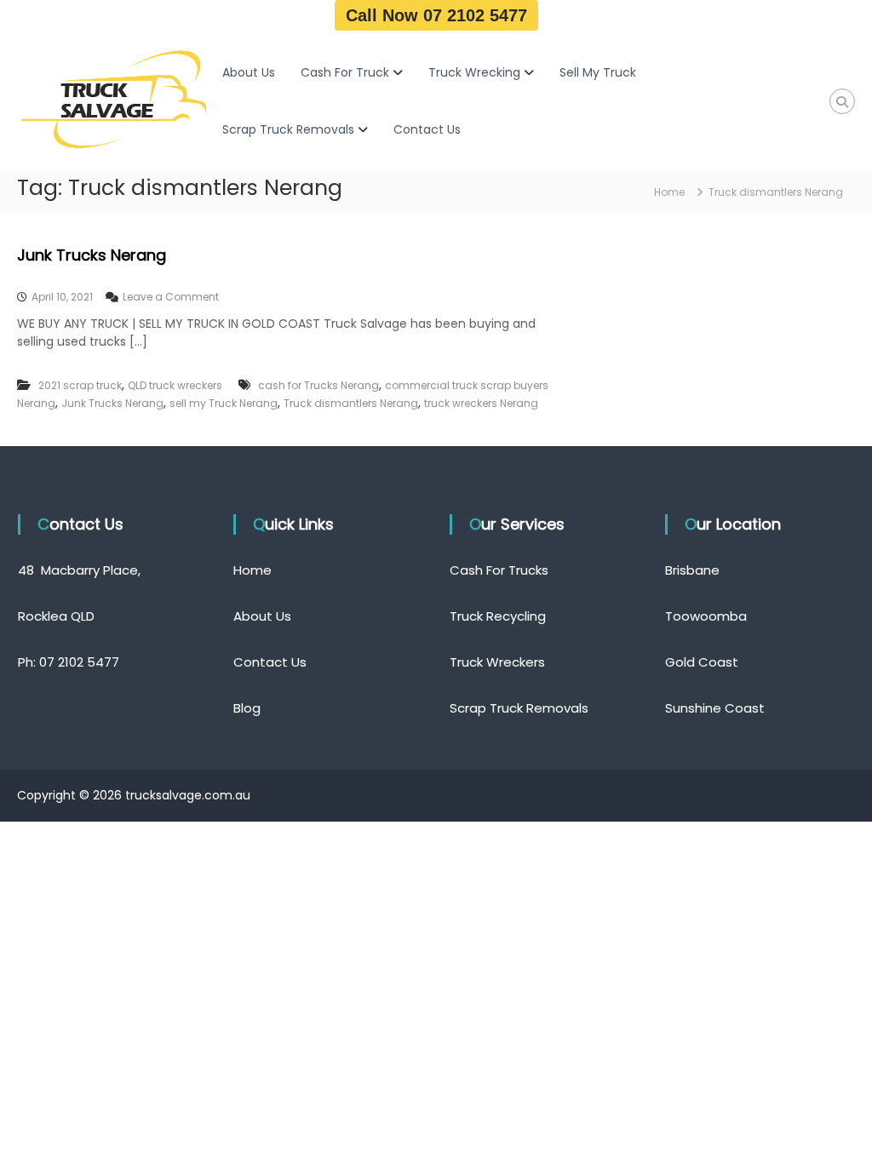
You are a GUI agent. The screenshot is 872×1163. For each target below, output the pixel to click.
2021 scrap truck (80, 385)
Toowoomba (706, 616)
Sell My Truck (597, 72)
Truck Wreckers (497, 662)
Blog (247, 708)
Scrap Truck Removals (288, 129)
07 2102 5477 (79, 662)
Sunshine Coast (715, 708)
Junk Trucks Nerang (91, 255)
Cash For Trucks (499, 570)
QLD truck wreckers (175, 385)
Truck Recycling (498, 616)
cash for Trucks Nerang (318, 385)
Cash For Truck (345, 72)
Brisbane (692, 570)
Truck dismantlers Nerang (351, 403)
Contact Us (427, 129)
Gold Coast (701, 662)
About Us (248, 72)
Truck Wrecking (474, 72)
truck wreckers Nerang (481, 403)
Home (252, 570)
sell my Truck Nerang (223, 403)
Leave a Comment (171, 296)
